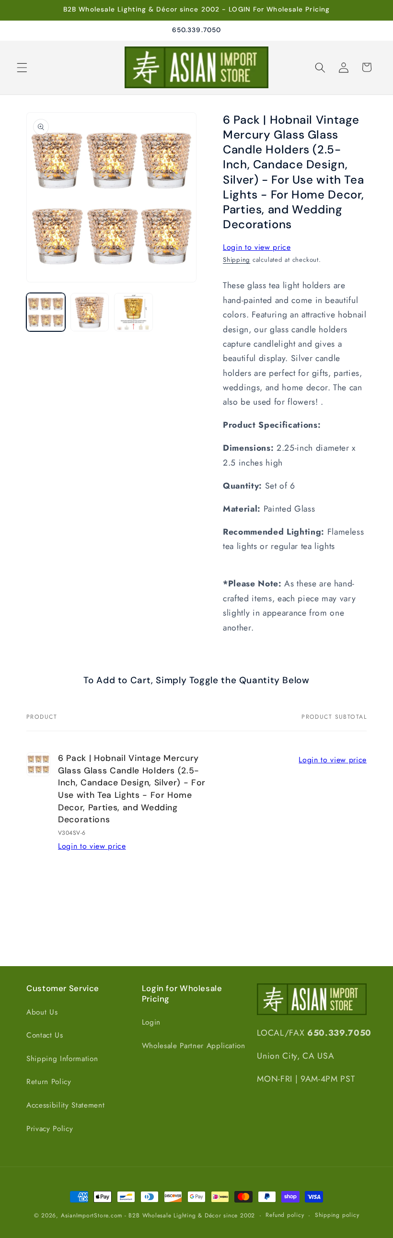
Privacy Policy (49, 1128)
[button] (22, 67)
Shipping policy (337, 1215)
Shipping (236, 259)
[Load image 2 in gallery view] (89, 312)
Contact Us (44, 1035)
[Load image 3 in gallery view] (133, 312)
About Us (42, 1012)
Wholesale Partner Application (193, 1045)
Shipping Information (62, 1058)
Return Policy (48, 1081)
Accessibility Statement (65, 1105)
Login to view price (257, 247)
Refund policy (285, 1215)
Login (151, 1022)
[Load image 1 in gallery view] (45, 312)
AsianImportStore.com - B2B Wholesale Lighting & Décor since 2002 (158, 1215)
